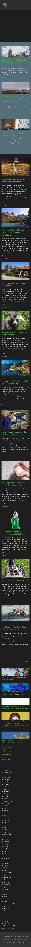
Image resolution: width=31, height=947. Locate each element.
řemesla (3, 454)
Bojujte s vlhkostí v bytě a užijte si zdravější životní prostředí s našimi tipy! (15, 62)
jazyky (3, 404)
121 (20, 661)
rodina (3, 304)
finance (3, 114)
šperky (3, 255)
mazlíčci (3, 202)
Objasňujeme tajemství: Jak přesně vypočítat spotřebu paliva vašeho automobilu (15, 98)
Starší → (27, 661)
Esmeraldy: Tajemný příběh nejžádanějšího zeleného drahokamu (13, 232)
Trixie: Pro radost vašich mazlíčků (15, 581)
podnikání (4, 503)
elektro (3, 77)
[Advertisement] (15, 26)
